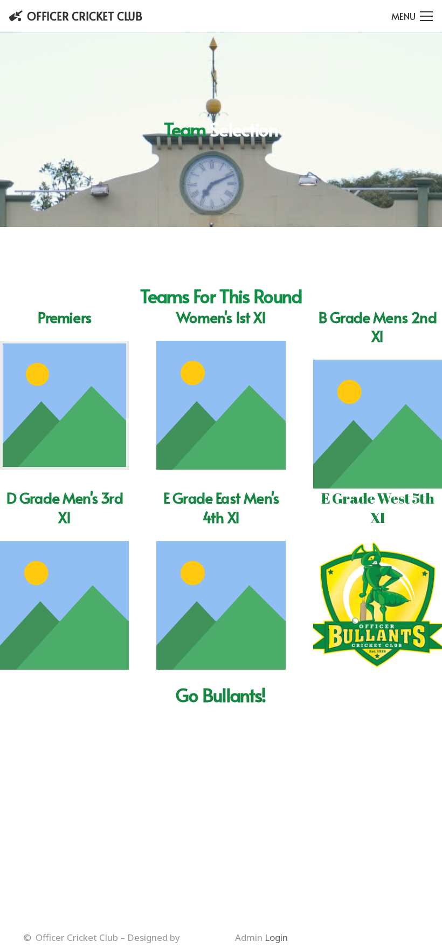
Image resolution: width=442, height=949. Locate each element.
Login (276, 937)
